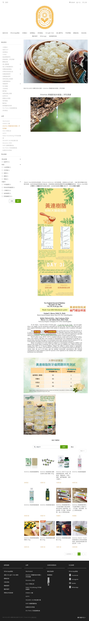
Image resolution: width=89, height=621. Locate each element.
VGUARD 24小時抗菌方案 (33, 600)
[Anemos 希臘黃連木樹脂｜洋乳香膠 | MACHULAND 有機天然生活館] (44, 17)
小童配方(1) (7, 190)
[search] (3, 2)
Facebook (73, 575)
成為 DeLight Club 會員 (11, 575)
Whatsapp (43, 36)
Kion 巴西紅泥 (30, 584)
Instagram (73, 579)
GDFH (27, 596)
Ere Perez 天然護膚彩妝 (33, 610)
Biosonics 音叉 (30, 580)
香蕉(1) (6, 179)
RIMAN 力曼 (29, 593)
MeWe (72, 583)
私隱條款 (49, 575)
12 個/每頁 (68, 554)
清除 (12, 201)
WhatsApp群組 (14, 33)
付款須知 (83, 33)
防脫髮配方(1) (8, 196)
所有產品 (40, 33)
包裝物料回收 (53, 36)
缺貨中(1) (7, 161)
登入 (79, 2)
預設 (81, 451)
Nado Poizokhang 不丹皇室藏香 (33, 588)
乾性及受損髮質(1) (9, 187)
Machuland (29, 571)
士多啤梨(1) (7, 167)
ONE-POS (33, 617)
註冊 (85, 2)
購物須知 (76, 33)
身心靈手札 (59, 33)
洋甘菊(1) (7, 170)
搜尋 (18, 201)
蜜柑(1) (6, 176)
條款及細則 (50, 571)
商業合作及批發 (8, 593)
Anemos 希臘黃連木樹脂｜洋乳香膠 (54, 88)
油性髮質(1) (7, 193)
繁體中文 (82, 617)
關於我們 (34, 36)
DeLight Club (50, 33)
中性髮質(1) (7, 184)
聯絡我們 (6, 585)
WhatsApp (73, 587)
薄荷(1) (6, 173)
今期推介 (24, 33)
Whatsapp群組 (8, 571)
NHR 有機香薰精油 (31, 603)
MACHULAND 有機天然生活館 (33, 88)
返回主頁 (5, 33)
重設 (72, 447)
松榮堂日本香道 (30, 607)
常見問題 (68, 33)
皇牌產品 (32, 33)
